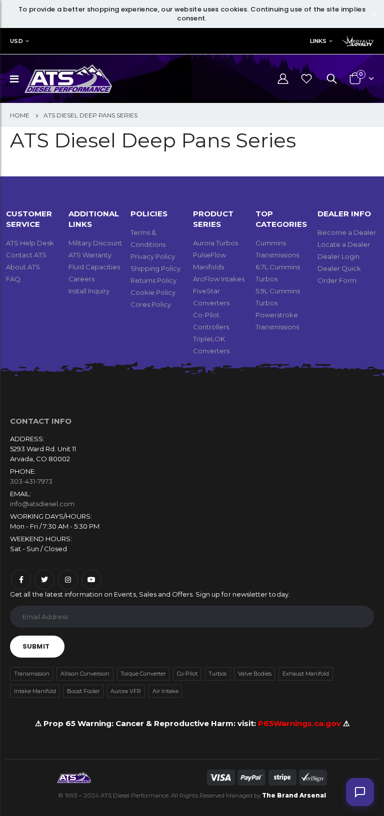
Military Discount (95, 243)
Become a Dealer (347, 232)
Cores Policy (150, 304)
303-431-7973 (31, 481)
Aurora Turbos (215, 243)
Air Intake (165, 691)
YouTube (92, 580)
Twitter (44, 580)
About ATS (23, 267)
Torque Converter (143, 673)
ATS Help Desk (30, 243)
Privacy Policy (152, 256)
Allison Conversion (85, 673)
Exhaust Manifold (305, 673)
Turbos (217, 673)
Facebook (21, 580)
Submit (36, 646)
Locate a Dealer (344, 244)
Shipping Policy (155, 268)
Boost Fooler (83, 691)
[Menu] (14, 79)
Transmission (32, 673)
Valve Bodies (255, 673)
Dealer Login (339, 256)
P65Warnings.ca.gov (300, 723)
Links (318, 40)
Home (20, 115)
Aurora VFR (125, 691)
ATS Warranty (90, 255)
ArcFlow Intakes (218, 279)
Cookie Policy (153, 292)
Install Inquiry (89, 291)
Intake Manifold (35, 691)
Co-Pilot (187, 673)
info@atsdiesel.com (42, 504)
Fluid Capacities (94, 267)
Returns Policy (153, 280)
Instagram (68, 580)
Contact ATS (26, 255)
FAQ (13, 279)
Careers (81, 279)
